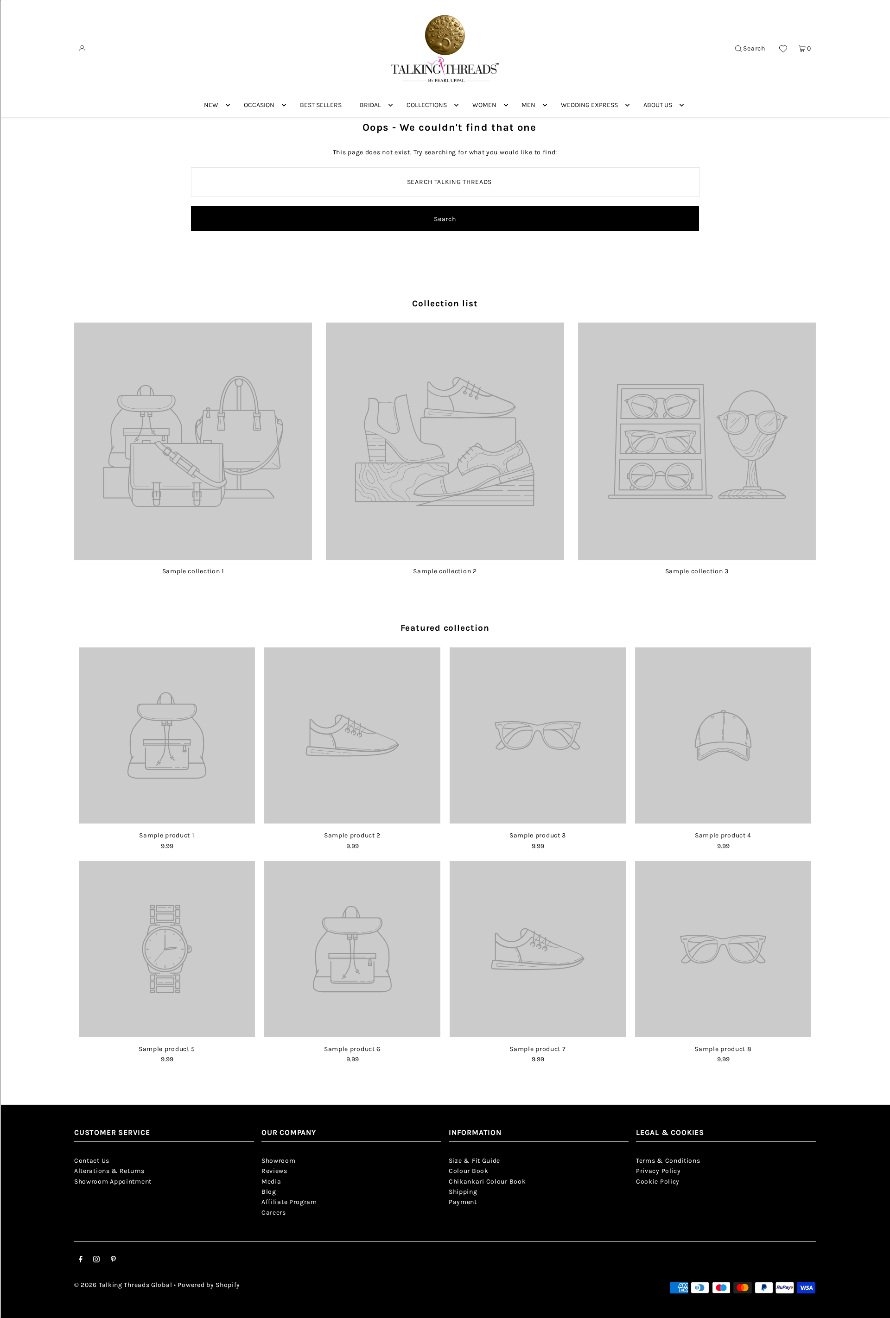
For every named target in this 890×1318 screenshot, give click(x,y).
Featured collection (445, 628)
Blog (268, 1192)
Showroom (278, 1161)
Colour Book (469, 1171)
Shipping (463, 1192)
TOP (874, 1305)
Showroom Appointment (113, 1181)
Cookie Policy (658, 1181)
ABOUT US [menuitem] (657, 105)
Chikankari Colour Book (487, 1181)
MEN (528, 105)
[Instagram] (96, 1260)
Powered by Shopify (209, 1285)
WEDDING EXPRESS (589, 105)
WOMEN (484, 105)
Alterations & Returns (109, 1171)
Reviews (274, 1171)
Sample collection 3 (697, 571)
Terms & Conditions (668, 1161)
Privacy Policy (658, 1171)
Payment (463, 1202)
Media (271, 1181)
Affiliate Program (289, 1202)
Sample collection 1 (193, 571)
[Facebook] (81, 1260)
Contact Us (91, 1161)
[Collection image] (193, 557)
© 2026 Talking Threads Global (123, 1285)
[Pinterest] (113, 1260)
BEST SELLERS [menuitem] (321, 105)
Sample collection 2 (445, 571)
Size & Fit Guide (474, 1161)
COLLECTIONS (427, 105)
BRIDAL (370, 105)
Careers (273, 1213)
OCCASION (259, 105)
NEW (211, 105)
